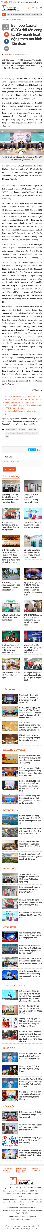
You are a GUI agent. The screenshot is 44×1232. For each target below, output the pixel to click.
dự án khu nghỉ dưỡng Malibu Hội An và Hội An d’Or (22, 433)
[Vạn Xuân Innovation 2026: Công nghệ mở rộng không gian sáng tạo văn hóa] (10, 936)
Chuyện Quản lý (22, 1168)
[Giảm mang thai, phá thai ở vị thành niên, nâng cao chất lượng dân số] (10, 1116)
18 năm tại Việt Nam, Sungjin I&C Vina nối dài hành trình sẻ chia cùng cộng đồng (10, 498)
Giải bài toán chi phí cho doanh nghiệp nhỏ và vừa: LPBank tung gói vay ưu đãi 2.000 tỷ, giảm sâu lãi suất (30, 726)
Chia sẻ (32, 450)
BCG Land (22, 429)
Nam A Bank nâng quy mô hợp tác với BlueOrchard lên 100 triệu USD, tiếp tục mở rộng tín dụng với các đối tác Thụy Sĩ (30, 713)
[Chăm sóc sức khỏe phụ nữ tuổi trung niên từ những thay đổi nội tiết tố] (10, 1128)
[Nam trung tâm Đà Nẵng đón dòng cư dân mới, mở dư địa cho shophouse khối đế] (10, 819)
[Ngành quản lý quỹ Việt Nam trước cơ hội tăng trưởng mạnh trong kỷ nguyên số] (10, 699)
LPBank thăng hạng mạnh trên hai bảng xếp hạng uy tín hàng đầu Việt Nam (29, 737)
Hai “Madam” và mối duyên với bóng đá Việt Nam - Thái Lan (32, 524)
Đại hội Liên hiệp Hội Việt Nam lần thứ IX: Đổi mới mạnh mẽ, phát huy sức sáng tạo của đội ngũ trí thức (29, 786)
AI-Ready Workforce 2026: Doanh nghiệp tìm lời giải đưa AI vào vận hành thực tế (30, 960)
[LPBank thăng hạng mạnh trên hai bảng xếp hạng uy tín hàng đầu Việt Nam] (10, 739)
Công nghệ (9, 927)
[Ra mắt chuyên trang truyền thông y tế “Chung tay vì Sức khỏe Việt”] (10, 1141)
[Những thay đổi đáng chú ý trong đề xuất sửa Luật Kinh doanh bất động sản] (10, 858)
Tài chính (9, 689)
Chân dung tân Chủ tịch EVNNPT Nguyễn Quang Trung (29, 1068)
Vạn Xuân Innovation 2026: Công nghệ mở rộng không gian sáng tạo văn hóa (30, 935)
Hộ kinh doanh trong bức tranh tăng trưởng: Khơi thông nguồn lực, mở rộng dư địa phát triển (29, 799)
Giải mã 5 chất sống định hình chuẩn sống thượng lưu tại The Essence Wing (29, 843)
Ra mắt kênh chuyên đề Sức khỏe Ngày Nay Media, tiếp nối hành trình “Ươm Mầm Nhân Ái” (30, 1154)
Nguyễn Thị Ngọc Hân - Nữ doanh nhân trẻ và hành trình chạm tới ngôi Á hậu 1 (30, 1056)
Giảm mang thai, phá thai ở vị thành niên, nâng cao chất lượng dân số (30, 1114)
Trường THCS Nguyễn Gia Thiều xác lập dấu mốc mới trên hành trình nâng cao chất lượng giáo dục (30, 1022)
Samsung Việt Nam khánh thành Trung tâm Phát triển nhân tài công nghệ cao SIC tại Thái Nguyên (30, 949)
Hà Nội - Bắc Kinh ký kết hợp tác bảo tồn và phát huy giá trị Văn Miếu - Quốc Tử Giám (30, 1009)
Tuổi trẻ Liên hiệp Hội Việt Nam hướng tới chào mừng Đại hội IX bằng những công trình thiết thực (30, 772)
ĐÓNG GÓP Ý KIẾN (28, 1226)
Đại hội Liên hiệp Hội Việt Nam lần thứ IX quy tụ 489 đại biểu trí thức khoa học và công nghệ (30, 759)
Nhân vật (9, 1048)
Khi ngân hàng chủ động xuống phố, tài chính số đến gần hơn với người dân (10, 526)
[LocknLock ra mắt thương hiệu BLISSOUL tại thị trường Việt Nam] (10, 891)
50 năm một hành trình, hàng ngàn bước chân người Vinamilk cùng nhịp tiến (11, 586)
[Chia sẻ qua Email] (6, 48)
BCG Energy (32, 429)
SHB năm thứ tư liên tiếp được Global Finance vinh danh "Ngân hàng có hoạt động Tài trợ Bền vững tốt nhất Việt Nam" (11, 556)
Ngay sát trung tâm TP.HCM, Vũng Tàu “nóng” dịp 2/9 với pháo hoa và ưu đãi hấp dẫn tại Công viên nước (33, 589)
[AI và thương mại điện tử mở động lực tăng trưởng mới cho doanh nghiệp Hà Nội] (10, 975)
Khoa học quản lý (14, 750)
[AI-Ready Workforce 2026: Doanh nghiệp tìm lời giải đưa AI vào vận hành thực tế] (10, 962)
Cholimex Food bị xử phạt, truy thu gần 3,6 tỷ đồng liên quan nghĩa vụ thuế (11, 648)
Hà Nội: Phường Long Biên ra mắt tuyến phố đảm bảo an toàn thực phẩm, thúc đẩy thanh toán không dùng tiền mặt (30, 1036)
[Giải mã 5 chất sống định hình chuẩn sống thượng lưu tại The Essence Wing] (10, 845)
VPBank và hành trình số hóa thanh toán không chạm (11, 617)
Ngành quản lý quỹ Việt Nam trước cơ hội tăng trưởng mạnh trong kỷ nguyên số (28, 698)
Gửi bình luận (9, 469)
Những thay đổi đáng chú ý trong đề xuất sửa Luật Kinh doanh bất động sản (30, 856)
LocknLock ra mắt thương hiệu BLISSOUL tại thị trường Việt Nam (31, 498)
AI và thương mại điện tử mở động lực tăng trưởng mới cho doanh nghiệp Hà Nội (29, 974)
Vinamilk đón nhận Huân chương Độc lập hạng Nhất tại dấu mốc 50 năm (33, 648)
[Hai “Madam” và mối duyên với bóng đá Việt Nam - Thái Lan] (10, 916)
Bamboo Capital (11, 429)
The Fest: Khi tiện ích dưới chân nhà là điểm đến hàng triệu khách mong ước (30, 831)
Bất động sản (11, 810)
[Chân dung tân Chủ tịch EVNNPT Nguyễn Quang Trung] (10, 1070)
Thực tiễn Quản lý (14, 985)
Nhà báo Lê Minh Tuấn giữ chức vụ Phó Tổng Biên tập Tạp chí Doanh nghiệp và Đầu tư (30, 1095)
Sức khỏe (9, 1106)
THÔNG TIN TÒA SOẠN (12, 1226)
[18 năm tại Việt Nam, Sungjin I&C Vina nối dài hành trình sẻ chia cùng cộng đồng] (10, 878)
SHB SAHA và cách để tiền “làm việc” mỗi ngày (11, 675)
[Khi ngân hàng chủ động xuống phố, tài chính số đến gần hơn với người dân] (10, 903)
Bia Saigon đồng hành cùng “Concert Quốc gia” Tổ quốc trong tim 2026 (33, 676)
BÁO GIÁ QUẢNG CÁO (29, 1229)
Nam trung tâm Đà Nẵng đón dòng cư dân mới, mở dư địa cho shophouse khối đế (30, 819)
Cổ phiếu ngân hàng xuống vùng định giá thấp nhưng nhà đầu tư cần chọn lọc (32, 553)
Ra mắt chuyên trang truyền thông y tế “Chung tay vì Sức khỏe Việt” (30, 1140)
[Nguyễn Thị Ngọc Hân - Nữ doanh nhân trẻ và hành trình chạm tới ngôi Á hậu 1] (10, 1057)
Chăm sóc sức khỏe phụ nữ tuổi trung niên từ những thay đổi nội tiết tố (30, 1127)
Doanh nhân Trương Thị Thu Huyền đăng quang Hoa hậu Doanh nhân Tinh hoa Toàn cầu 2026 (30, 1082)
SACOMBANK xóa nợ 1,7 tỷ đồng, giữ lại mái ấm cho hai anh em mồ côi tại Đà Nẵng (33, 620)
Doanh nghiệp (11, 869)
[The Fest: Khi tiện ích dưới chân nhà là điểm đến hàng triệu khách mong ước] (10, 832)
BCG (7, 436)
